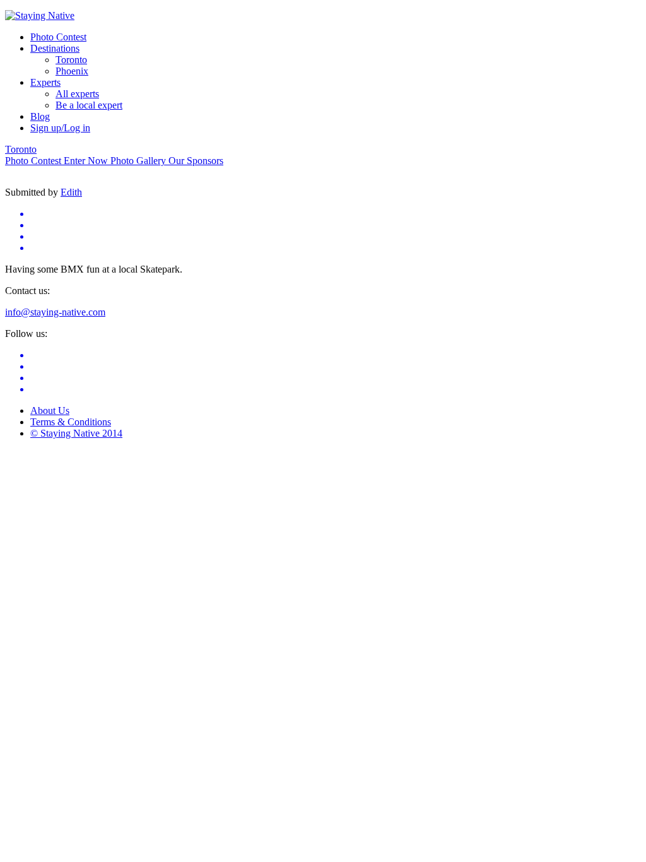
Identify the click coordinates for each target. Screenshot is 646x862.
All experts (77, 93)
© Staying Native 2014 (76, 433)
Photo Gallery (139, 160)
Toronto (71, 59)
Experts (45, 82)
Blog (40, 116)
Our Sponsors (195, 160)
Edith (71, 192)
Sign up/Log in (60, 127)
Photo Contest (58, 37)
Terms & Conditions (70, 421)
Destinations (54, 48)
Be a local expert (89, 105)
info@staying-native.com (55, 312)
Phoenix (72, 71)
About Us (49, 410)
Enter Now (87, 160)
